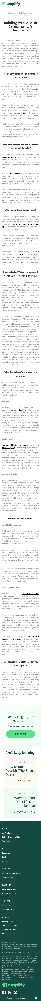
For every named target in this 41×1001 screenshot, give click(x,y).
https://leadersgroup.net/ (12, 966)
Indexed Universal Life (11, 837)
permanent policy (10, 157)
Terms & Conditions (10, 925)
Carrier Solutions (9, 893)
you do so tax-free (18, 410)
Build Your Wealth (26, 13)
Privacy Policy (7, 921)
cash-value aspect (16, 173)
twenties (16, 113)
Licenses (5, 933)
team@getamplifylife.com (12, 873)
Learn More (25, 998)
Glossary (5, 861)
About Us (6, 905)
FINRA (14, 958)
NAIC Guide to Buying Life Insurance (15, 952)
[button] (37, 4)
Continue (20, 734)
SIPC (18, 958)
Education (12, 13)
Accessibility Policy (9, 929)
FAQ (4, 857)
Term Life (6, 841)
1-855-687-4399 (8, 877)
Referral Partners (9, 889)
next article (24, 781)
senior (5, 115)
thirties (23, 113)
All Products (7, 833)
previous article (26, 812)
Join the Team (8, 909)
